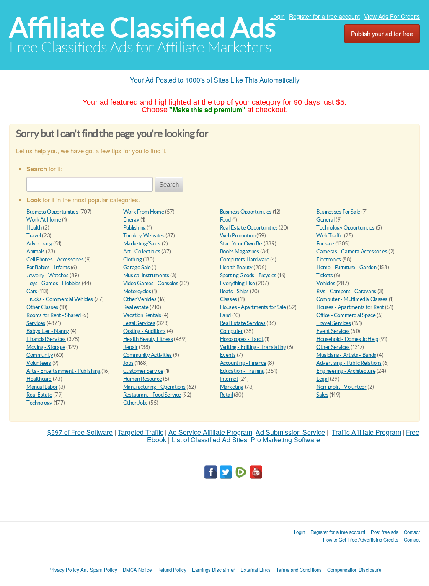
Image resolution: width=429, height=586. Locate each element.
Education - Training (242, 371)
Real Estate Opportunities (249, 228)
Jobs (128, 363)
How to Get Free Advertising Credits (360, 539)
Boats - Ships (234, 291)
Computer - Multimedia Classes (352, 299)
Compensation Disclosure (354, 569)
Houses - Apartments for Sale (253, 307)
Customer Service (143, 371)
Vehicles (325, 283)
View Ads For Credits (392, 16)
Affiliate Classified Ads (142, 27)
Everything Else (237, 283)
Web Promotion (238, 235)
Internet (229, 379)
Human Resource (142, 379)
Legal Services (139, 323)
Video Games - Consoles (150, 283)
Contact (412, 532)
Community (39, 355)
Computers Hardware (244, 259)
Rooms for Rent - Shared (53, 315)
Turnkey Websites (144, 235)
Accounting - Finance (243, 363)
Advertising (39, 243)
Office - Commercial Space (345, 315)
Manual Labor (41, 387)
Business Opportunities (52, 212)
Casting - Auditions (144, 331)
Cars (31, 291)
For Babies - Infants (48, 267)
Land (225, 315)
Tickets (324, 275)
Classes (228, 299)
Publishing (134, 228)
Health (34, 228)
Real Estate (39, 395)
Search (169, 184)
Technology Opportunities (345, 228)
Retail (226, 395)
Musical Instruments (146, 275)
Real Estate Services (243, 323)
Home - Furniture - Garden (346, 267)
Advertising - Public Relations (348, 363)
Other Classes (42, 307)
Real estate (136, 307)
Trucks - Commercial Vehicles (59, 299)
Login (277, 16)
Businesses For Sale (338, 212)
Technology (39, 403)
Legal (322, 379)
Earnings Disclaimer (213, 569)
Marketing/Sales (141, 243)
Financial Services (46, 339)
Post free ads (384, 532)
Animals (35, 251)
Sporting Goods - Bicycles (248, 275)
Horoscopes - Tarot (242, 339)
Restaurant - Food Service (152, 395)
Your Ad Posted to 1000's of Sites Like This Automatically (215, 80)
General (325, 220)
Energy (131, 220)
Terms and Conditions (299, 569)
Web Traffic (329, 235)
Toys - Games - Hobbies (53, 283)
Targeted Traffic (140, 432)
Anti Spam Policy (98, 569)
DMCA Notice (137, 569)
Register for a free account (324, 16)
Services (35, 323)
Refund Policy (171, 569)
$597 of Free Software (80, 432)
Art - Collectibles (141, 251)
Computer (231, 331)
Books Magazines (239, 251)
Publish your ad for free (382, 33)
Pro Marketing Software (285, 439)
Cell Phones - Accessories (54, 259)
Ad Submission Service (290, 432)
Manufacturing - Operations (154, 387)
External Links (255, 569)
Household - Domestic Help (347, 339)
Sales (322, 395)
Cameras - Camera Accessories (351, 251)
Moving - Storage (45, 347)
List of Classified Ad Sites (209, 439)
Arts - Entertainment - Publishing (63, 371)
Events (228, 355)
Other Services (333, 347)
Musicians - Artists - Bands (346, 355)
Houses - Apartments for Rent (350, 307)
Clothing (132, 259)
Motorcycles (137, 291)
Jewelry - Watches (47, 275)
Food (225, 220)
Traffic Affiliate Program (366, 432)
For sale (325, 243)
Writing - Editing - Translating (253, 347)
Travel (33, 235)
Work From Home (143, 212)
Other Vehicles (140, 299)
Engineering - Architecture (345, 371)
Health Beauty (236, 267)
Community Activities (147, 355)
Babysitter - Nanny (47, 331)
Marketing (232, 387)
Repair (130, 347)
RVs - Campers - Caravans (346, 291)
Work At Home (43, 220)
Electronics (328, 259)
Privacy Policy (63, 569)
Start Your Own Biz (241, 243)
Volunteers (38, 363)
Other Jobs (135, 403)
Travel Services (333, 323)
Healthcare (39, 379)
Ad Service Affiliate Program (210, 432)
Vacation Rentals (142, 315)
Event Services (333, 331)
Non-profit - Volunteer (341, 387)
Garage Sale (137, 267)
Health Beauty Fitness (148, 339)
